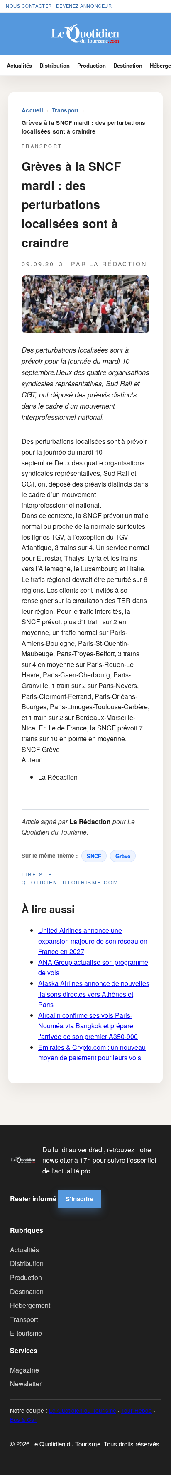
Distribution (54, 65)
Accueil (32, 110)
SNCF (94, 856)
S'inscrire (79, 1198)
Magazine (24, 1370)
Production (91, 65)
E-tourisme (26, 1333)
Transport (65, 110)
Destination (127, 65)
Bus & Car (23, 1419)
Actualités (19, 65)
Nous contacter (29, 5)
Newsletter (26, 1383)
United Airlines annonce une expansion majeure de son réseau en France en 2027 (92, 940)
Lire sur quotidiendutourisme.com (70, 878)
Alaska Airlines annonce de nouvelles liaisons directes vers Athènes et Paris (93, 993)
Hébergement (30, 1305)
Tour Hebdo (136, 1410)
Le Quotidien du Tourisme (82, 1410)
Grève (122, 856)
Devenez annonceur (84, 5)
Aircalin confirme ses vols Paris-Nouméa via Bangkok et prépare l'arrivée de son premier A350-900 (88, 1025)
